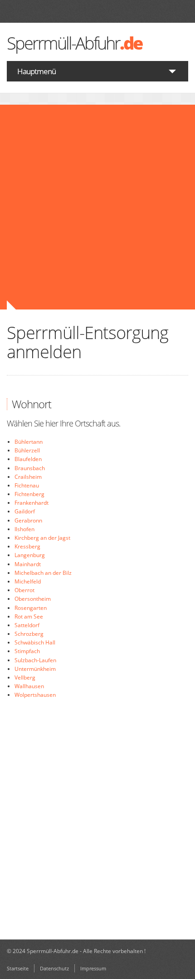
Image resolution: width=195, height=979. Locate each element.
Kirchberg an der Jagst (42, 538)
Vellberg (25, 677)
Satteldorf (27, 625)
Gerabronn (28, 520)
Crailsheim (28, 477)
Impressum (93, 968)
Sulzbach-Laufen (35, 660)
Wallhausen (29, 686)
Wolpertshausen (35, 695)
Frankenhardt (32, 503)
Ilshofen (24, 529)
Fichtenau (27, 485)
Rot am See (29, 616)
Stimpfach (27, 651)
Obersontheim (33, 599)
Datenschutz (54, 968)
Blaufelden (28, 459)
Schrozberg (29, 634)
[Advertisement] (97, 207)
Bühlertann (29, 442)
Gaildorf (25, 511)
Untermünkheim (35, 669)
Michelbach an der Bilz (43, 573)
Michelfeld (28, 581)
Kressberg (27, 546)
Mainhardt (28, 564)
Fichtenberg (29, 494)
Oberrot (24, 590)
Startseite (18, 968)
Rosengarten (31, 608)
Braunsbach (30, 468)
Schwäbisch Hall (35, 642)
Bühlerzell (27, 450)
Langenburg (30, 555)
